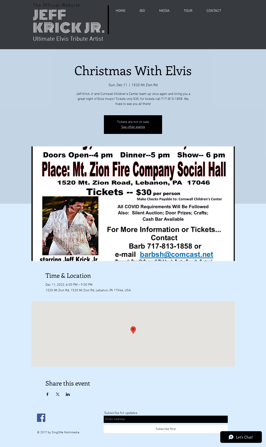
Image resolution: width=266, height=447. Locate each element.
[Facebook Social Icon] (41, 418)
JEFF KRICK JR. (69, 21)
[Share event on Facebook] (47, 394)
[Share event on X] (58, 394)
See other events (133, 127)
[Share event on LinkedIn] (68, 394)
